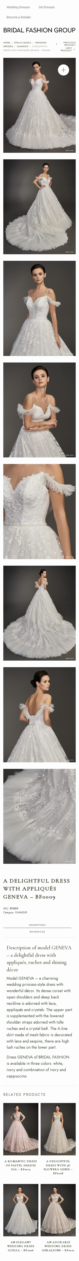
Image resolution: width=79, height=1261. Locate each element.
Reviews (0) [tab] (37, 932)
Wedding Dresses (18, 7)
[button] (63, 70)
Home (6, 42)
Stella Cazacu (22, 42)
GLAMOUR (22, 46)
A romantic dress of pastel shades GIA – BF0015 (21, 1165)
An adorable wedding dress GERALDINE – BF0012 (58, 1246)
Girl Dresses (47, 7)
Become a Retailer (19, 17)
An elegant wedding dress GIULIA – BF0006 (21, 1246)
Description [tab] (37, 925)
